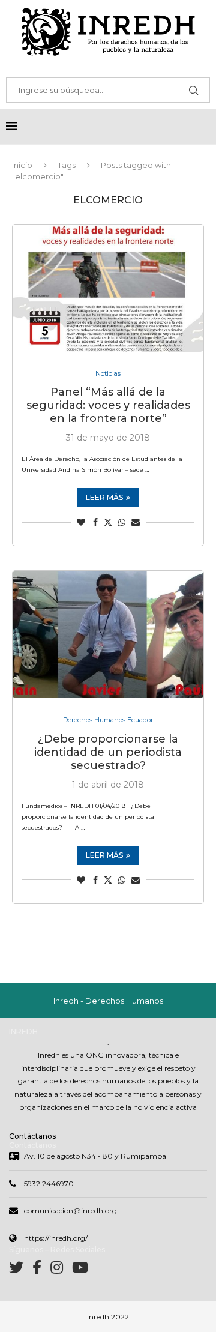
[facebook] (41, 1269)
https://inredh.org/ (56, 1238)
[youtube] (80, 1269)
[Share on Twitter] (108, 522)
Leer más (104, 497)
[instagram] (61, 1269)
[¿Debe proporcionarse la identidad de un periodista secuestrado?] (108, 634)
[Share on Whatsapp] (121, 522)
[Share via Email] (135, 522)
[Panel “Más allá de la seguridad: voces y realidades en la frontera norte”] (108, 288)
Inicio (22, 165)
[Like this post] (81, 522)
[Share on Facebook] (95, 522)
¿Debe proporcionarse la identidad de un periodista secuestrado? (108, 752)
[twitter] (20, 1269)
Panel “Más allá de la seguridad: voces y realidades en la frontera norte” (108, 405)
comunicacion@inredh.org (70, 1210)
